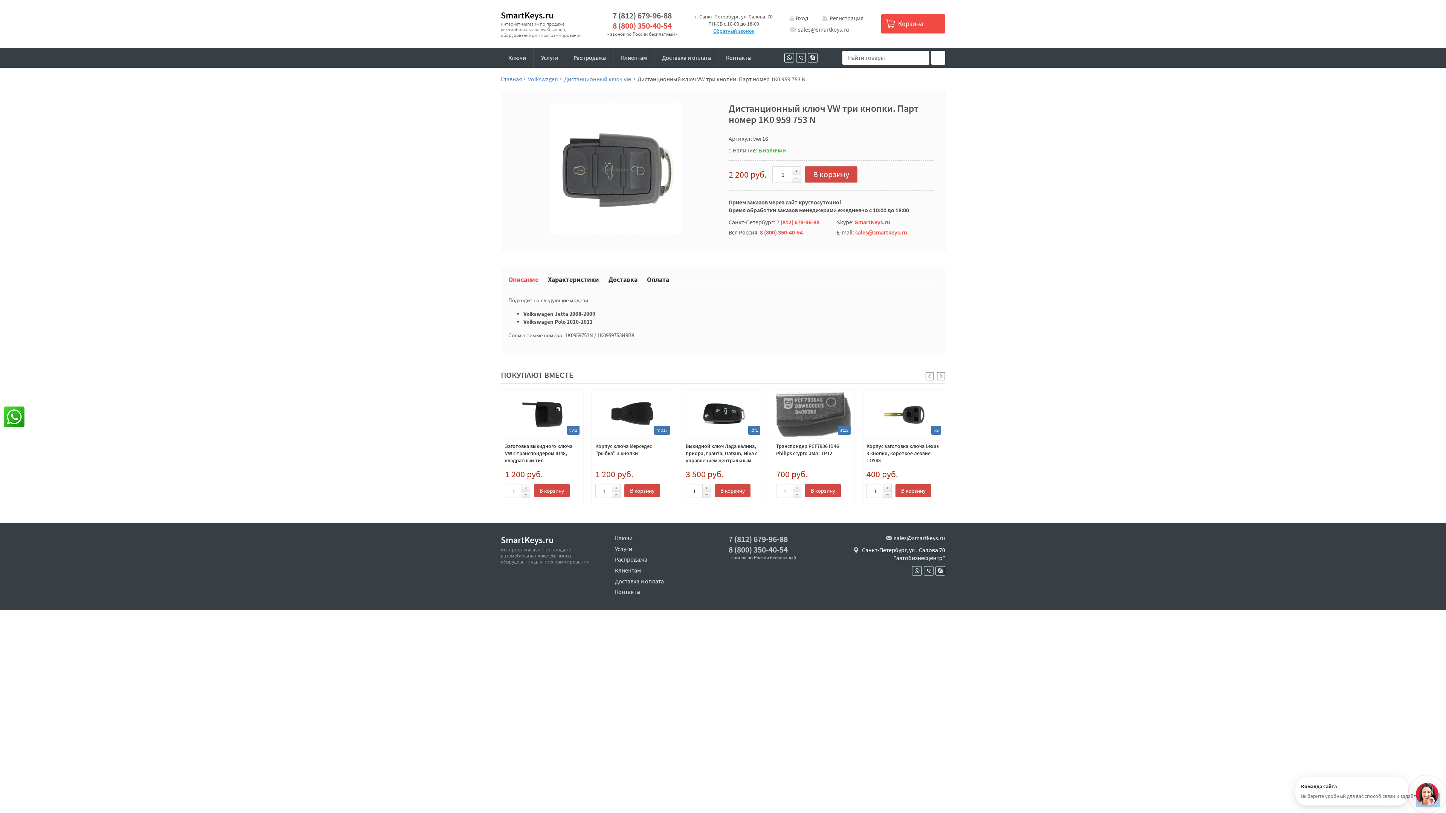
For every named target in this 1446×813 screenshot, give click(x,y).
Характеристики (573, 279)
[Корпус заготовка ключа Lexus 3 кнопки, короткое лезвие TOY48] (904, 414)
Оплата (658, 279)
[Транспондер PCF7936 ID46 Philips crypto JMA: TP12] (813, 414)
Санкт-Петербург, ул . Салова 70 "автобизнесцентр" (903, 554)
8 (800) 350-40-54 (642, 26)
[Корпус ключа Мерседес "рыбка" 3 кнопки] (633, 414)
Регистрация (846, 18)
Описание (523, 279)
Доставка (623, 279)
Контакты (739, 57)
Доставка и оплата (686, 57)
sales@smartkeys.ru (823, 29)
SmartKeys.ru (527, 15)
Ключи (517, 57)
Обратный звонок (734, 30)
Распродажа (590, 57)
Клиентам (634, 57)
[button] (941, 376)
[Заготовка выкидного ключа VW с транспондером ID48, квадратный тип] (542, 414)
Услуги (549, 57)
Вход (802, 18)
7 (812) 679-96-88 (642, 16)
